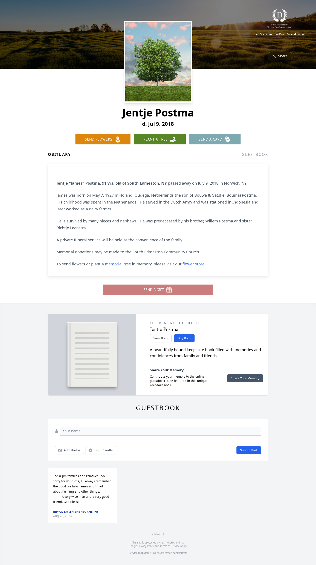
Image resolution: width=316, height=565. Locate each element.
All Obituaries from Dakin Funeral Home (280, 34)
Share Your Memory (245, 378)
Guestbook (255, 154)
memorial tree (118, 263)
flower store (193, 263)
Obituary (59, 154)
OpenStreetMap (162, 553)
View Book (160, 338)
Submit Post (248, 450)
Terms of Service (170, 546)
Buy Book (184, 338)
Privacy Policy (146, 546)
